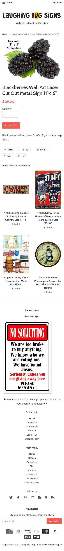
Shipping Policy (32, 438)
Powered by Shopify (52, 544)
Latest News (32, 310)
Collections (32, 422)
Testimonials (32, 478)
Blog (32, 466)
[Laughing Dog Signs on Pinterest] (25, 498)
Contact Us (32, 434)
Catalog (32, 457)
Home (4, 34)
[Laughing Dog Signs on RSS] (53, 498)
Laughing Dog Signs (31, 544)
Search (32, 418)
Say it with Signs (32, 316)
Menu (9, 2)
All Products (32, 426)
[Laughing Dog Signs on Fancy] (46, 498)
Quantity (6, 109)
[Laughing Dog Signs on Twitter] (11, 498)
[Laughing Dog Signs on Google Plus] (32, 498)
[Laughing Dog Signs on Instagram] (39, 498)
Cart (59, 2)
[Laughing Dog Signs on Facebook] (18, 498)
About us (32, 430)
